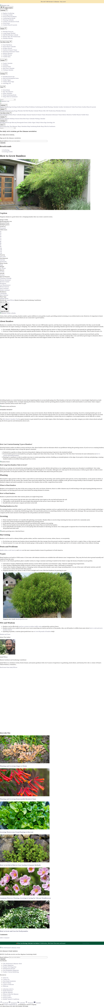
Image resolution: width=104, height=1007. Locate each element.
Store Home (6, 90)
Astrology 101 (7, 83)
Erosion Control (4, 282)
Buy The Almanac (8, 91)
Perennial (3, 228)
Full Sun (2, 260)
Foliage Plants (4, 298)
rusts (20, 550)
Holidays (5, 65)
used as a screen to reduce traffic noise (30, 626)
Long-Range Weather (9, 33)
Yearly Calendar (7, 63)
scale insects (12, 550)
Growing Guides (8, 15)
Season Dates (7, 66)
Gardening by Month (9, 18)
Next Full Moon (7, 45)
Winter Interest (4, 287)
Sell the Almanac (8, 992)
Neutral (2, 275)
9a (0, 245)
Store (2, 87)
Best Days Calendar (8, 68)
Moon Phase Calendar (9, 46)
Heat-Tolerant (4, 295)
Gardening (3, 10)
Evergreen (3, 283)
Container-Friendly (5, 278)
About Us (5, 978)
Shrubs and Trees (5, 634)
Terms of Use (7, 996)
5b (0, 233)
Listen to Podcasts (8, 984)
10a (1, 248)
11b (1, 253)
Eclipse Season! (7, 48)
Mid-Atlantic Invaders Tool (10, 419)
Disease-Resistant (5, 280)
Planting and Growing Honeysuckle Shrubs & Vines (18, 799)
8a (0, 241)
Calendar (3, 60)
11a (1, 251)
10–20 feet (3, 268)
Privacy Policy (7, 997)
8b (0, 243)
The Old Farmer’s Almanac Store (12, 963)
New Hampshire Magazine (11, 970)
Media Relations (8, 991)
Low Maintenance (5, 285)
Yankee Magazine (8, 965)
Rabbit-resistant (5, 290)
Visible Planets (7, 55)
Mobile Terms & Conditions (11, 999)
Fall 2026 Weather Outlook (10, 35)
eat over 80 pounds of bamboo (42, 631)
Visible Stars (7, 56)
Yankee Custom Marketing (11, 972)
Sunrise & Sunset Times (10, 50)
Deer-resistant (4, 288)
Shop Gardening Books (9, 95)
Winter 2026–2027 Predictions (11, 36)
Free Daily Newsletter (9, 981)
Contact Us (6, 979)
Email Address (4, 141)
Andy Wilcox (10, 300)
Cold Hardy (3, 293)
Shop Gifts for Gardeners (10, 96)
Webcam (5, 986)
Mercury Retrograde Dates (11, 78)
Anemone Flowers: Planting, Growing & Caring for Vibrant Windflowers (25, 898)
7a (0, 238)
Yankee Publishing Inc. (11, 1004)
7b (0, 240)
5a (0, 231)
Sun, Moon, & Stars (5, 42)
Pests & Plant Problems (10, 16)
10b (1, 250)
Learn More (86, 943)
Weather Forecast (8, 31)
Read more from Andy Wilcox (8, 667)
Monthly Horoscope (9, 76)
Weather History (8, 38)
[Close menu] (0, 103)
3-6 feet (2, 271)
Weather (3, 28)
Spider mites (4, 550)
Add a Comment (4, 938)
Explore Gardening (8, 13)
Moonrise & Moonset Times (11, 51)
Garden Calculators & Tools (11, 21)
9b (0, 246)
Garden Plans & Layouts (10, 25)
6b (0, 236)
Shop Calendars (7, 93)
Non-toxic (3, 256)
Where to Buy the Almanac (11, 994)
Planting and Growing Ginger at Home (13, 766)
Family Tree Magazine (9, 967)
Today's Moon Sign (8, 81)
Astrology (3, 73)
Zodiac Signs (7, 80)
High (1, 265)
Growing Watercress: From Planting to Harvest (16, 832)
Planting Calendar (8, 20)
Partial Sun (3, 261)
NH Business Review (9, 968)
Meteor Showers (7, 53)
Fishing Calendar (8, 70)
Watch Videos (7, 983)
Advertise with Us (8, 989)
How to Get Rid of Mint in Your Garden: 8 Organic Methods (20, 865)
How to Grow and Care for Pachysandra (14, 931)
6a (0, 235)
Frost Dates (6, 23)
